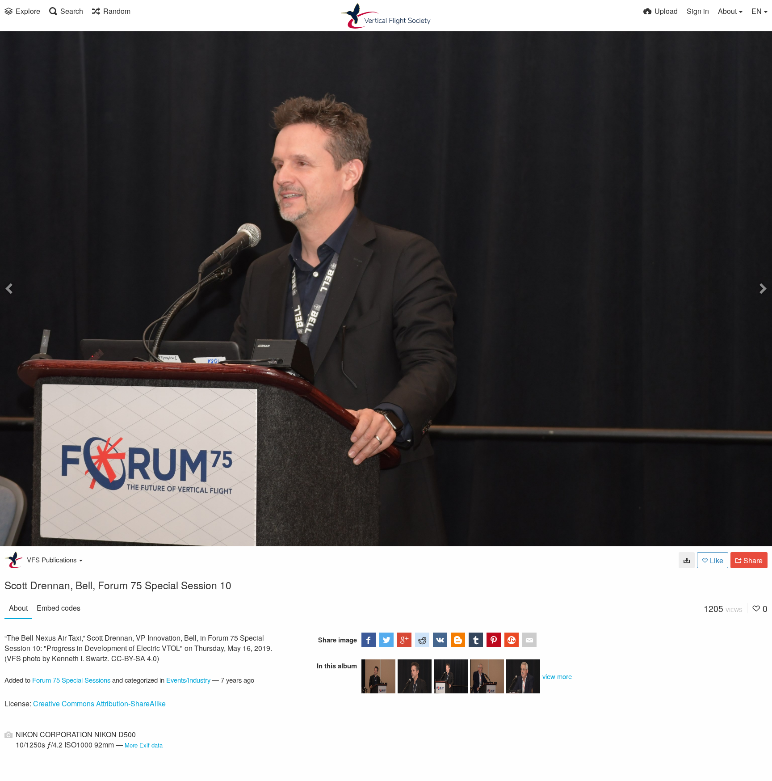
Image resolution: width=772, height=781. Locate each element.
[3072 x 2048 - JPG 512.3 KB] (687, 560)
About (18, 608)
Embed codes (58, 608)
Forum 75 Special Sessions (71, 679)
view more (557, 676)
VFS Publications (52, 559)
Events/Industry (188, 679)
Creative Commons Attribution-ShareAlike (99, 703)
